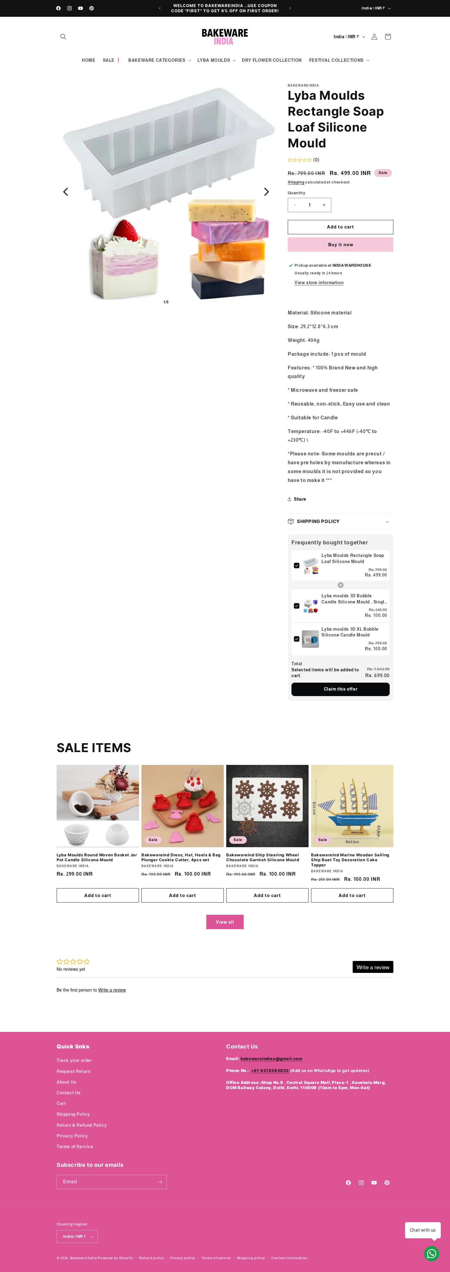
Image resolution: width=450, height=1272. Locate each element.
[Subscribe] (160, 1182)
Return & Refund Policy (82, 1125)
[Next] (267, 191)
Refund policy (151, 1258)
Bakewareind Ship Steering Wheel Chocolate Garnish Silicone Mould (262, 857)
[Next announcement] (290, 8)
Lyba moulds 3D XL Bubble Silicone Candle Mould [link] (349, 632)
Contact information (289, 1258)
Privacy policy (182, 1258)
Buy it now (340, 244)
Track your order (74, 1060)
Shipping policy (251, 1258)
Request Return (73, 1071)
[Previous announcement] (160, 8)
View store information (318, 282)
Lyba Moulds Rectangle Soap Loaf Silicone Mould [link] (352, 558)
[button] (63, 36)
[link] (310, 565)
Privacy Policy (72, 1135)
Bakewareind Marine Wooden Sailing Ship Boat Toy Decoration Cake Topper (350, 860)
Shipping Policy (73, 1114)
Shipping (296, 182)
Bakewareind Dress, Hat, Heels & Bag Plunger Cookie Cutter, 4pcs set (181, 857)
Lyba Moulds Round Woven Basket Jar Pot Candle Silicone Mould (97, 857)
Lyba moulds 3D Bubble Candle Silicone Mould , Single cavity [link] (354, 599)
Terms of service (216, 1258)
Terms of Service (75, 1146)
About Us (67, 1082)
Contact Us (69, 1092)
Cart (61, 1103)
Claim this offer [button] (341, 689)
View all (225, 922)
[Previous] (65, 191)
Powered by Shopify (115, 1258)
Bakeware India (83, 1258)
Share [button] (300, 499)
